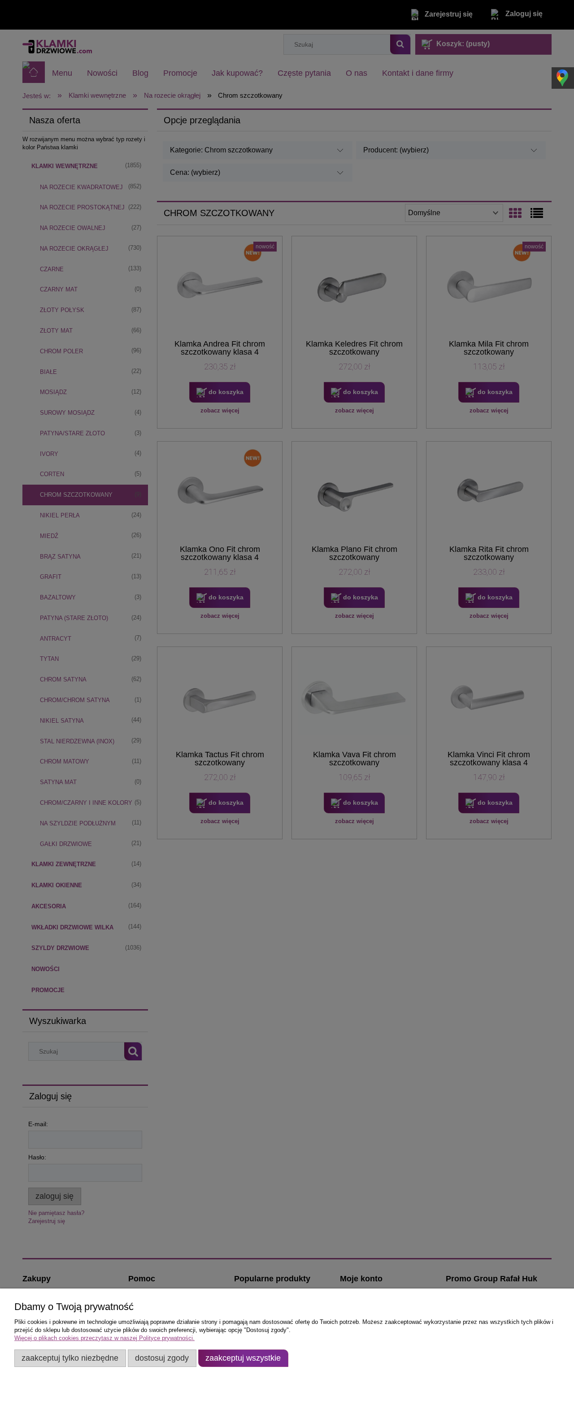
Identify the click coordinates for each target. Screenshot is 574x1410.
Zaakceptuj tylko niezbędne (70, 1358)
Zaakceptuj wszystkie (243, 1358)
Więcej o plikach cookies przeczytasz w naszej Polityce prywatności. (104, 1338)
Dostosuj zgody (162, 1358)
